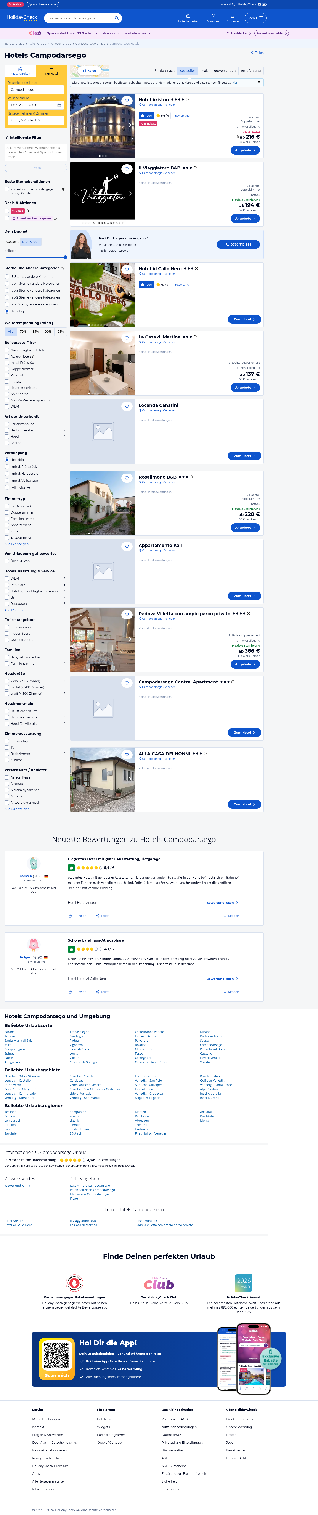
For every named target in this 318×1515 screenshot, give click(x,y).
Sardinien (12, 1133)
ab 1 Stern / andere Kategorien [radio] (35, 304)
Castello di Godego (83, 1062)
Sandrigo (76, 1036)
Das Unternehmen (240, 1419)
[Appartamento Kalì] (102, 571)
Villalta (74, 1058)
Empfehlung (251, 71)
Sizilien (10, 1116)
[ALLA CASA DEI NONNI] (102, 780)
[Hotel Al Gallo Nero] (102, 295)
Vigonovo (76, 1045)
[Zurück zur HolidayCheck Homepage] (22, 18)
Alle (11, 332)
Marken (140, 1112)
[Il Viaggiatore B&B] (102, 194)
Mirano (205, 1032)
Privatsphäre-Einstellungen (182, 1443)
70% (23, 332)
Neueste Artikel (237, 1458)
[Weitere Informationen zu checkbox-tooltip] (63, 189)
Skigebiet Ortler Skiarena (23, 1076)
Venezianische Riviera (85, 1085)
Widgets (103, 1427)
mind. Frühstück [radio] (24, 467)
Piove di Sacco (80, 1049)
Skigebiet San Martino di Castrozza (95, 1089)
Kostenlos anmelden (270, 33)
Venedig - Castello (18, 1080)
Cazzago (206, 1053)
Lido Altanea (144, 1089)
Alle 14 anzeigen (17, 544)
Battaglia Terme (211, 1036)
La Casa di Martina (159, 337)
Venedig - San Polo (148, 1080)
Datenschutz (171, 1435)
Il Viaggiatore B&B (159, 168)
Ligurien (76, 1120)
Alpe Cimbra (209, 1089)
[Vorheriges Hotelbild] (75, 126)
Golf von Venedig (212, 1080)
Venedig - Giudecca (149, 1093)
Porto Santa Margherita (21, 1089)
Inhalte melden (43, 1489)
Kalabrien (142, 1116)
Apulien (10, 1125)
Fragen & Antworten (47, 1435)
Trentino (141, 1125)
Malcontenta (144, 1049)
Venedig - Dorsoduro (19, 1098)
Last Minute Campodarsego (90, 1185)
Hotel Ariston (154, 99)
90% (48, 332)
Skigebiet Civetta (82, 1076)
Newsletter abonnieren (49, 1450)
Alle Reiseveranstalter (48, 1481)
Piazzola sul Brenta (214, 1049)
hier (234, 82)
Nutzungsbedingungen (179, 1427)
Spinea (9, 1053)
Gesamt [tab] (12, 242)
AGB (165, 1458)
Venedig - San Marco (85, 1098)
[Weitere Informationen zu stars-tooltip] (61, 268)
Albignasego (13, 1062)
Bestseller (187, 71)
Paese (9, 1058)
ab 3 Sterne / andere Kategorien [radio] (36, 290)
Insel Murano (209, 1098)
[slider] (65, 257)
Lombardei (12, 1120)
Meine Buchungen (46, 1419)
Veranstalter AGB (175, 1419)
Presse (231, 1435)
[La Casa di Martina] (102, 363)
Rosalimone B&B (158, 477)
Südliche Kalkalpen (149, 1085)
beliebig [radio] (18, 311)
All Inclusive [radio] (21, 487)
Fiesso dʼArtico (145, 1036)
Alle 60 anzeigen (17, 809)
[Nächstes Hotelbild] (130, 126)
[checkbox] (36, 191)
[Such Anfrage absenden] (117, 18)
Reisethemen (236, 1450)
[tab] (20, 71)
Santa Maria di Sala (19, 1040)
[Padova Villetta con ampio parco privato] (102, 640)
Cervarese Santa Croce (151, 1062)
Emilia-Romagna (81, 1129)
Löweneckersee (146, 1076)
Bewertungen (225, 71)
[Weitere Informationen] (237, 137)
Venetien (76, 1116)
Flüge (74, 1198)
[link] (188, 18)
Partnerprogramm (111, 1435)
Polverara (142, 1040)
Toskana (10, 1112)
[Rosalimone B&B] (102, 503)
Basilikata (207, 1116)
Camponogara (15, 1049)
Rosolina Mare (210, 1076)
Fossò (139, 1053)
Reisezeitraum (18, 98)
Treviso (10, 1036)
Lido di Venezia (81, 1093)
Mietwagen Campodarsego (89, 1194)
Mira (8, 1045)
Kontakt (225, 4)
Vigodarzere (208, 1062)
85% (35, 332)
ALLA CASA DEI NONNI (164, 753)
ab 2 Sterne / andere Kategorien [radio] (36, 297)
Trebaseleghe (79, 1032)
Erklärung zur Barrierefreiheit (184, 1474)
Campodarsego (211, 1045)
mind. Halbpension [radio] (26, 474)
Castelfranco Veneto (149, 1032)
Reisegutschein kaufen (49, 1458)
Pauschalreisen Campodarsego (92, 1190)
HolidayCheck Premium (50, 1466)
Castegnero (143, 1058)
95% (61, 332)
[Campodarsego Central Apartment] (102, 708)
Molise (205, 1120)
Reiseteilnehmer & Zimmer (28, 113)
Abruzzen (142, 1120)
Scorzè (205, 1040)
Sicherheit (169, 1481)
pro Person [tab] (31, 242)
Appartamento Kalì (160, 545)
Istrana (10, 1032)
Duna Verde (13, 1085)
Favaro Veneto (210, 1058)
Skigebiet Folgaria (148, 1098)
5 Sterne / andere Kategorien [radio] (33, 277)
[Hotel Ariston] (102, 126)
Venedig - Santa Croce (216, 1085)
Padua (74, 1040)
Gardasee (77, 1080)
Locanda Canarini (158, 405)
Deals (14, 4)
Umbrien (141, 1129)
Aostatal (206, 1112)
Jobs (229, 1443)
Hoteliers (104, 1419)
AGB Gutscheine (174, 1466)
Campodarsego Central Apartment (178, 682)
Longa (74, 1053)
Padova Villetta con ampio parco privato (184, 613)
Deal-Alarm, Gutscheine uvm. (54, 1443)
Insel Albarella (210, 1093)
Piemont (76, 1125)
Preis (204, 71)
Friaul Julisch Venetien (151, 1133)
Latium (9, 1129)
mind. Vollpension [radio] (25, 480)
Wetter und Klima (17, 1185)
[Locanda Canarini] (102, 431)
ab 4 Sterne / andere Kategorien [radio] (36, 284)
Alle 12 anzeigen (16, 610)
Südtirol (75, 1133)
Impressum (170, 1489)
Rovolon (140, 1045)
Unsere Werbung (239, 1427)
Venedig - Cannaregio (20, 1093)
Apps (36, 1474)
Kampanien (78, 1112)
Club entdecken (237, 33)
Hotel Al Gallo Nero (160, 268)
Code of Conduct (109, 1443)
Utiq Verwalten (173, 1450)
